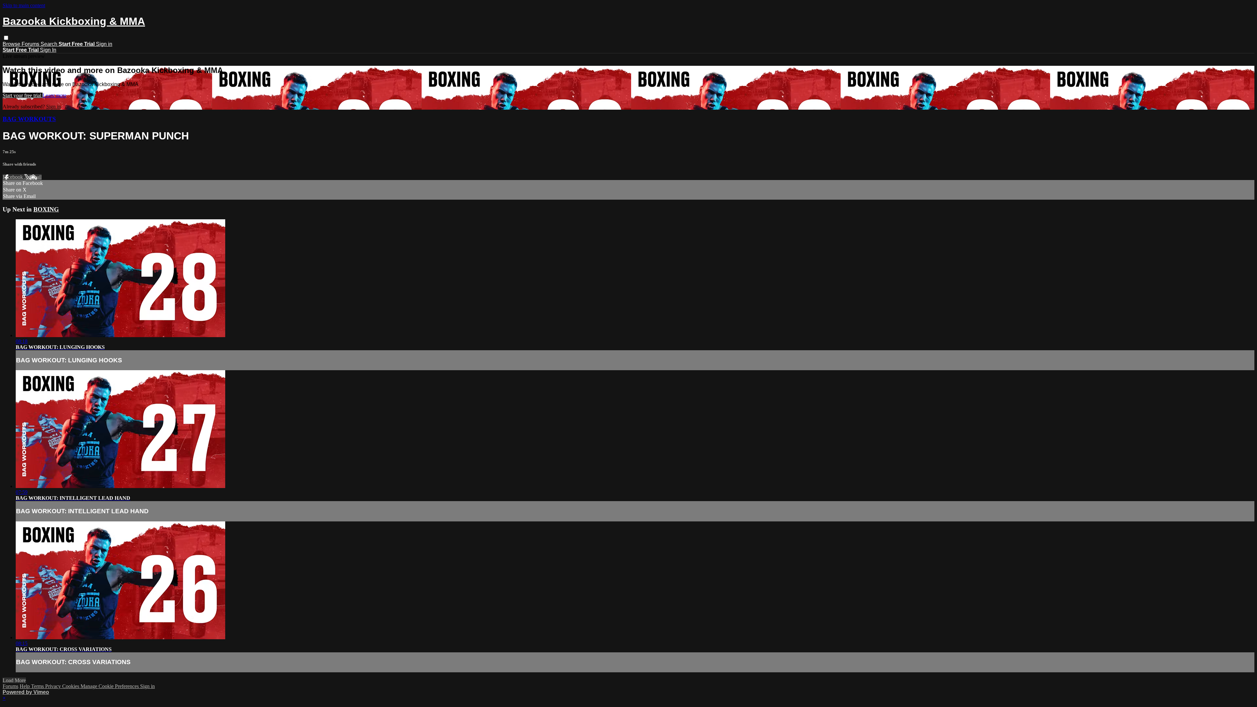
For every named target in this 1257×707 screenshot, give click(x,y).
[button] (6, 38)
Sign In (48, 50)
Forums (31, 44)
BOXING (46, 209)
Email (35, 177)
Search (50, 44)
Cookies (71, 686)
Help (25, 686)
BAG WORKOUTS (29, 119)
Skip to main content (24, 5)
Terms (38, 686)
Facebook (13, 177)
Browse (12, 44)
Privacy (53, 686)
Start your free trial (23, 95)
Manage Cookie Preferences (110, 686)
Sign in (104, 44)
